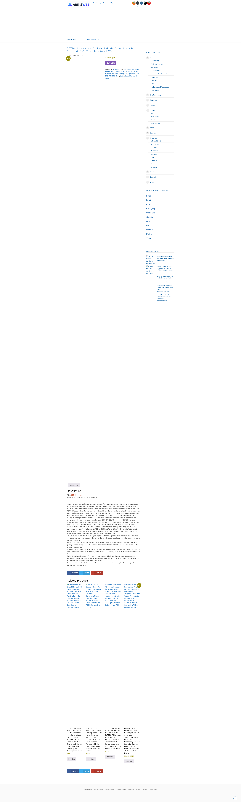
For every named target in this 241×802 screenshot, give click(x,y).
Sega (117, 76)
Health (152, 105)
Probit (149, 234)
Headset (108, 74)
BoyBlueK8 (128, 69)
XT (147, 242)
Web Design (155, 117)
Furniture (154, 161)
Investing (154, 80)
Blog (112, 3)
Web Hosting (155, 123)
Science (153, 133)
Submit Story (97, 3)
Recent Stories (109, 789)
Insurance (154, 77)
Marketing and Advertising (160, 87)
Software (154, 167)
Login (163, 3)
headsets (115, 74)
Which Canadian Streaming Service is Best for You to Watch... (165, 278)
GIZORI (136, 71)
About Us (131, 789)
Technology (154, 177)
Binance (150, 196)
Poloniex (150, 230)
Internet (153, 110)
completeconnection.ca (163, 282)
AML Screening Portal (92, 40)
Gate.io (149, 217)
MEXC (149, 225)
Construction (155, 67)
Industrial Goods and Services (161, 74)
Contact (144, 789)
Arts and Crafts (156, 141)
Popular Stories (98, 789)
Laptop (121, 74)
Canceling (135, 69)
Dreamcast (118, 71)
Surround (133, 76)
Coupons (154, 154)
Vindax (149, 238)
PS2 (106, 76)
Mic (133, 74)
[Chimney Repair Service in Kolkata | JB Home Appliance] (150, 259)
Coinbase (150, 213)
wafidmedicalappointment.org (165, 270)
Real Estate (155, 90)
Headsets (116, 69)
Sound (127, 76)
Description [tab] (74, 485)
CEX (148, 204)
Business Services (157, 64)
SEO (152, 113)
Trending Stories (121, 789)
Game (125, 71)
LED (126, 74)
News (152, 128)
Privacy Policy (153, 789)
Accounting (155, 61)
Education (153, 100)
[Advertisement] (120, 23)
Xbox (107, 78)
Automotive (155, 144)
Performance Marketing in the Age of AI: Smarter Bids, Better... (165, 287)
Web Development (157, 120)
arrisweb (69, 55)
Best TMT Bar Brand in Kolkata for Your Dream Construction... (164, 296)
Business (153, 58)
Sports (152, 172)
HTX (148, 221)
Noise (137, 74)
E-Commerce (155, 70)
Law (152, 84)
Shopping (153, 138)
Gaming (130, 71)
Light (130, 74)
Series (122, 76)
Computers (155, 151)
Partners (105, 3)
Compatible (109, 71)
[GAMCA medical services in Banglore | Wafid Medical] (150, 269)
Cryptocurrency (155, 95)
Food (152, 157)
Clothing (154, 147)
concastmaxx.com (162, 300)
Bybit (148, 200)
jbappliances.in (161, 260)
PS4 (110, 76)
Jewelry (153, 164)
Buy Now (111, 63)
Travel (152, 182)
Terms (138, 789)
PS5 (113, 76)
